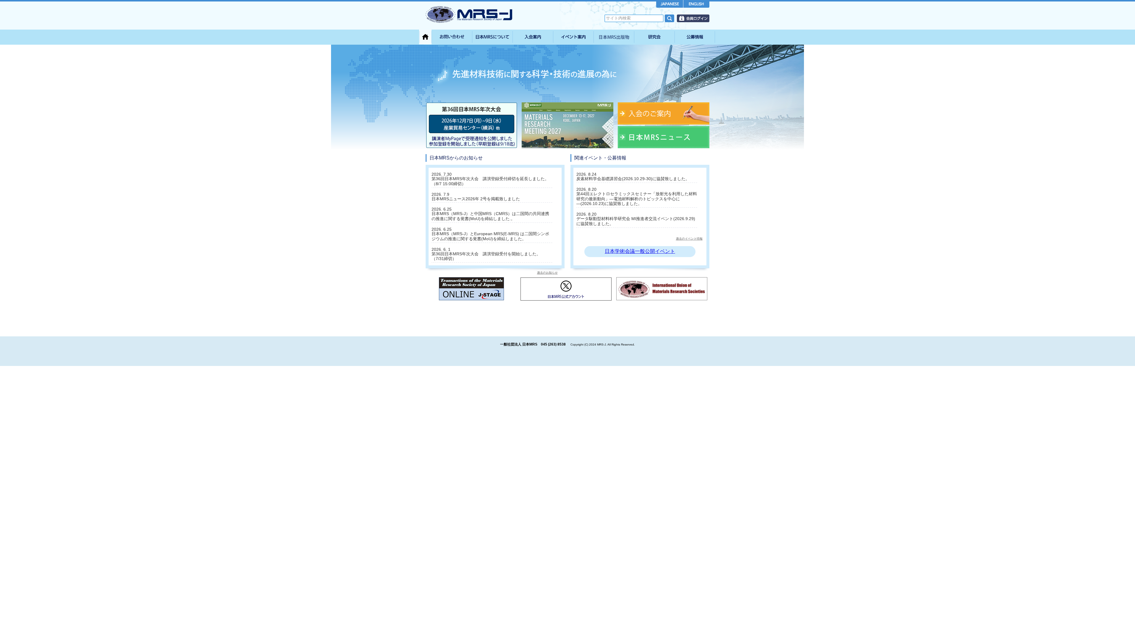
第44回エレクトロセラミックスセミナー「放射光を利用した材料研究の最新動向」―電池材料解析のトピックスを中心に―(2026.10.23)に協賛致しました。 (636, 198)
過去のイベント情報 (689, 238)
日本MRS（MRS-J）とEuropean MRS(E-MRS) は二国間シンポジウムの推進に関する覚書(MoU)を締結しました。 (490, 236)
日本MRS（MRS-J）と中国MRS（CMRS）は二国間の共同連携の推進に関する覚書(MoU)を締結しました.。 (490, 216)
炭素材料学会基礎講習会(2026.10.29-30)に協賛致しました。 (633, 178)
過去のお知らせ (547, 272)
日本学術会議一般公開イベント (640, 251)
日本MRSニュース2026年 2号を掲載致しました (476, 198)
